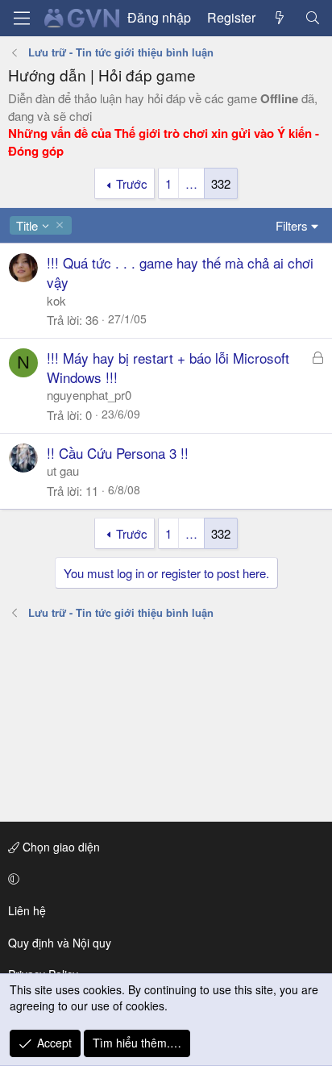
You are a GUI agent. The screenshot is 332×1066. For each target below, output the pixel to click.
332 (220, 183)
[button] (163, 879)
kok (56, 300)
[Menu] (21, 18)
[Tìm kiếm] (312, 18)
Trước (131, 183)
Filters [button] (292, 225)
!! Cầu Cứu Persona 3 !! (118, 453)
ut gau (63, 470)
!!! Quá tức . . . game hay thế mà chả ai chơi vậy (180, 272)
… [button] (191, 183)
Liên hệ (27, 910)
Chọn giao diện (59, 847)
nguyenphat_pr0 (89, 394)
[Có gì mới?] (280, 18)
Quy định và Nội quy (59, 943)
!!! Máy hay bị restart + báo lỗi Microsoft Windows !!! (168, 367)
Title (26, 225)
